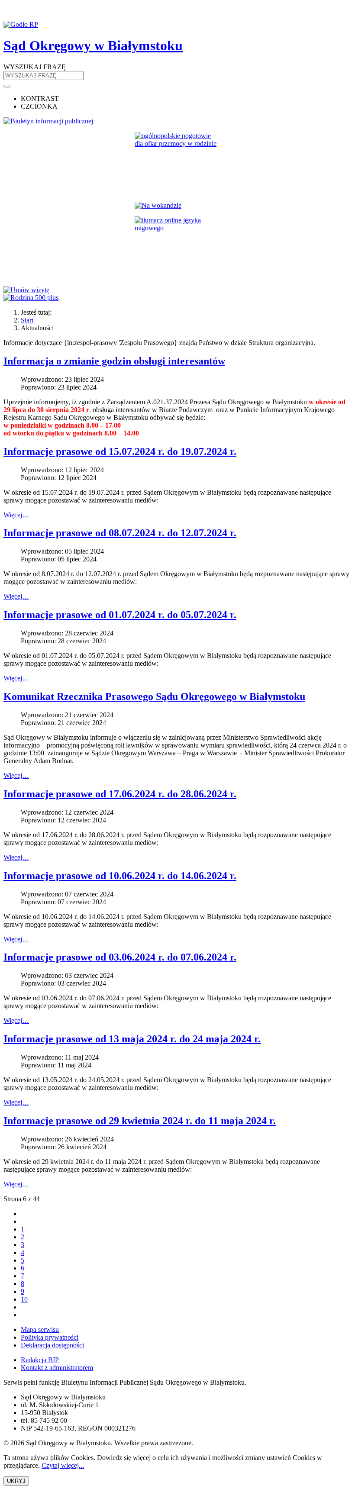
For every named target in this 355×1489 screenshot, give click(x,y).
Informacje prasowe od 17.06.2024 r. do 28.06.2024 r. (119, 793)
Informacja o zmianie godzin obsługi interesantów (114, 361)
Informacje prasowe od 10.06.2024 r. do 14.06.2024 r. (119, 875)
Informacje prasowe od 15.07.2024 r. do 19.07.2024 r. (119, 451)
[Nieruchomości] (177, 205)
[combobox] (43, 75)
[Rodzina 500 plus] (177, 298)
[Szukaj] (6, 86)
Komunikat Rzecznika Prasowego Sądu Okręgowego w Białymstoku (154, 696)
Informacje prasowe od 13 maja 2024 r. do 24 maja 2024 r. (132, 1038)
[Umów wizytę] (177, 290)
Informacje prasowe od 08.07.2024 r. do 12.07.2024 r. (119, 532)
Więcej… (16, 515)
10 (24, 1299)
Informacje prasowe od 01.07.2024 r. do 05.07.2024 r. (119, 614)
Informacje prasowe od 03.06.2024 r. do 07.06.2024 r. (119, 957)
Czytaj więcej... (63, 1465)
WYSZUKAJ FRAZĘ (34, 67)
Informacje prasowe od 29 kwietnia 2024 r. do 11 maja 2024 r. (139, 1120)
